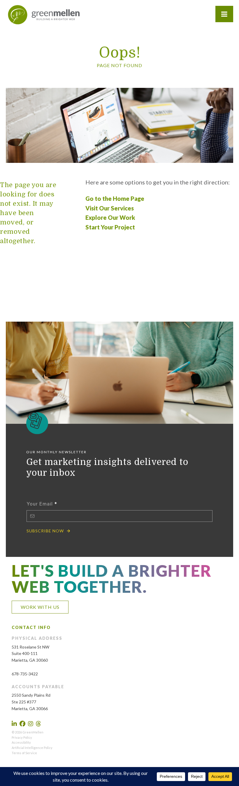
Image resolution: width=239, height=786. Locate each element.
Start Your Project (110, 227)
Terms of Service (24, 753)
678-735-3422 (25, 673)
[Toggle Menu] (224, 14)
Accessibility (21, 742)
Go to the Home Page (114, 198)
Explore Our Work (110, 217)
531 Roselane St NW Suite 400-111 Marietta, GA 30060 (30, 653)
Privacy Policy (22, 737)
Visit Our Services (109, 208)
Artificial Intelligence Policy (32, 748)
